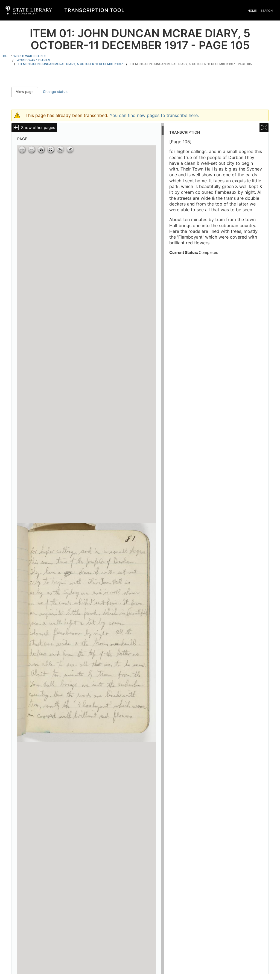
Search (267, 11)
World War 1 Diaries (33, 60)
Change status (55, 92)
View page (27, 92)
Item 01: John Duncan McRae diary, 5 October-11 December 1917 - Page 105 (191, 64)
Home (252, 11)
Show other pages (38, 127)
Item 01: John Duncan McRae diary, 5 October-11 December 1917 (70, 64)
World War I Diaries (29, 56)
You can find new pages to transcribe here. (154, 115)
